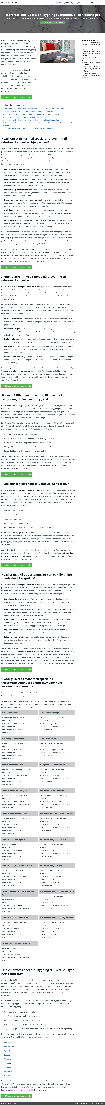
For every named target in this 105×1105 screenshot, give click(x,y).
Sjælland (80, 2)
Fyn (72, 2)
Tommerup (8, 1067)
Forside (58, 2)
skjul (22, 105)
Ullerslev (7, 1059)
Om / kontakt (91, 2)
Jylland (66, 2)
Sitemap (94, 1103)
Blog (89, 1103)
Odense (7, 1055)
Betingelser (101, 1103)
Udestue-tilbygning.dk (11, 2)
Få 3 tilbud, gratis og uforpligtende (52, 23)
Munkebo (8, 1042)
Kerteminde (9, 1046)
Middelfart (8, 1071)
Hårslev (7, 1075)
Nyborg (7, 1050)
